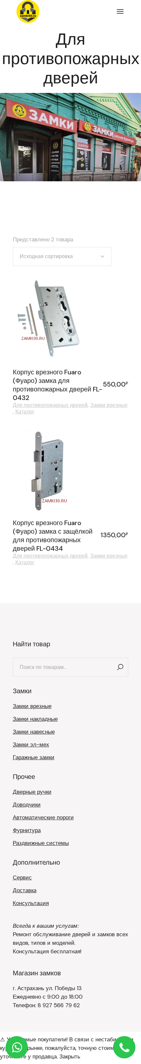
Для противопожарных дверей (50, 405)
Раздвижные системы (41, 843)
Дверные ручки (32, 791)
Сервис (22, 877)
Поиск (120, 667)
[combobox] (62, 256)
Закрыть (69, 1056)
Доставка (24, 890)
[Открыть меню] (120, 11)
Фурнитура (27, 830)
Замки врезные (109, 405)
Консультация (31, 903)
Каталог (24, 412)
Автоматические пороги (43, 817)
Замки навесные (34, 731)
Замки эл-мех (31, 744)
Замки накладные (35, 718)
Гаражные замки (33, 757)
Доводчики (27, 804)
